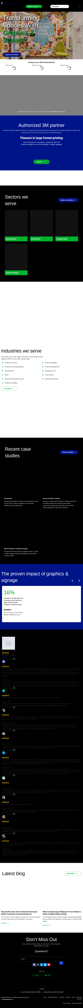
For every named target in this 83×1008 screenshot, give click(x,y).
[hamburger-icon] (79, 6)
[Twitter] (45, 964)
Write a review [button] (6, 657)
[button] (2, 36)
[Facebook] (34, 964)
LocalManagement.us (7, 999)
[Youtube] (48, 964)
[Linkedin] (41, 964)
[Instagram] (37, 964)
